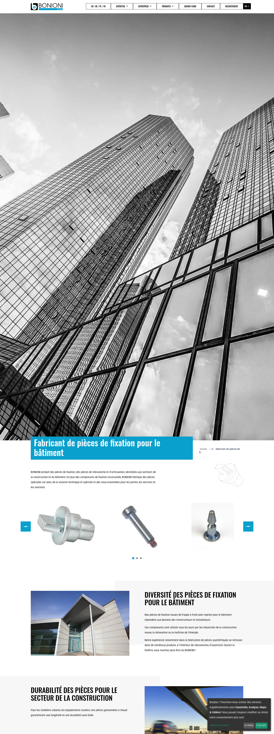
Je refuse (248, 725)
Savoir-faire (190, 6)
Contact (211, 6)
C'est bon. (261, 725)
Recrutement (231, 6)
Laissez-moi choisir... (220, 725)
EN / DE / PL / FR (98, 6)
